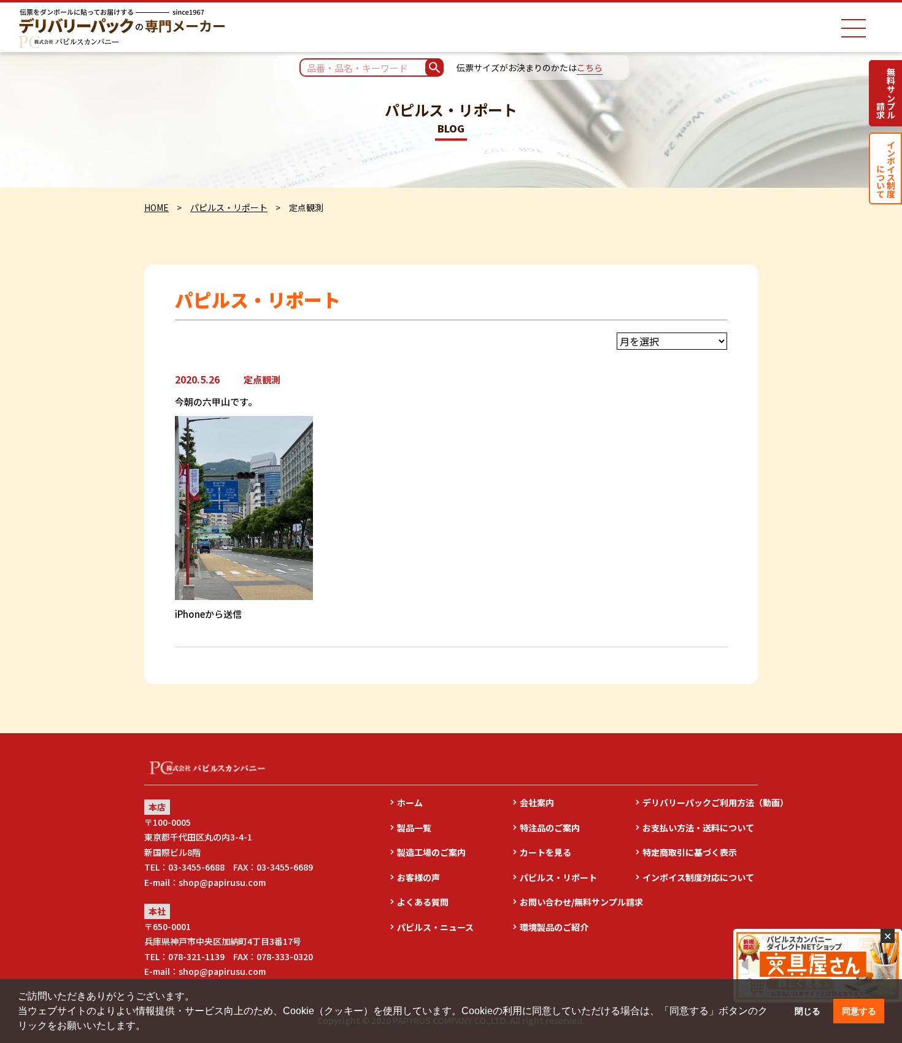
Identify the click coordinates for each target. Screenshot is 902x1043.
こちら (590, 67)
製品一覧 (414, 828)
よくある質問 (423, 902)
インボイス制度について (885, 168)
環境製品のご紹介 (554, 927)
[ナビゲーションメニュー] (853, 28)
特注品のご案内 (550, 828)
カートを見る (545, 852)
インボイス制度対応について (698, 877)
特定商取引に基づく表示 (689, 852)
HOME (156, 207)
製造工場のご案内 (431, 852)
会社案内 (537, 802)
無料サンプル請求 (885, 93)
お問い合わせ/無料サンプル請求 (577, 902)
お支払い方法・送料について (698, 828)
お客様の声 (418, 877)
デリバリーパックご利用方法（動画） (700, 802)
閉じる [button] (807, 1011)
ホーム (410, 802)
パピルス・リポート (229, 207)
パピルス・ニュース (435, 927)
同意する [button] (859, 1011)
